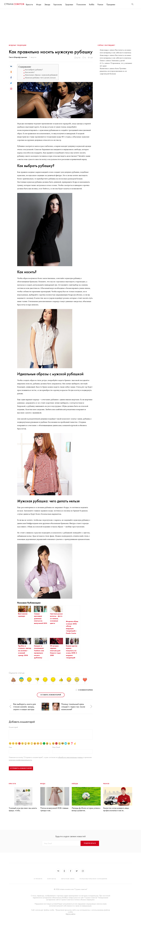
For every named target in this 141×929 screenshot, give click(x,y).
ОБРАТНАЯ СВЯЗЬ (68, 879)
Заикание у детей (118, 60)
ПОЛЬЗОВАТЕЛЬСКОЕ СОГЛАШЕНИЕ (93, 879)
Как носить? (30, 72)
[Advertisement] (70, 25)
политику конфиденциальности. (20, 760)
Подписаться (90, 843)
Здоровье (69, 4)
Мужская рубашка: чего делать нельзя (40, 78)
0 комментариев (85, 690)
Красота (29, 4)
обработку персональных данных (70, 757)
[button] (10, 706)
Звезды (47, 4)
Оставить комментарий (50, 695)
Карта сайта (70, 914)
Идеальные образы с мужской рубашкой (41, 75)
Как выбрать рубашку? (34, 70)
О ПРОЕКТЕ (38, 879)
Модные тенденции (17, 45)
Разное (100, 4)
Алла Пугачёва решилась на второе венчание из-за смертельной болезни (113, 71)
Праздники (110, 4)
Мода (38, 4)
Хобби (91, 4)
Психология (81, 4)
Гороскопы (57, 4)
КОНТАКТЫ (51, 879)
